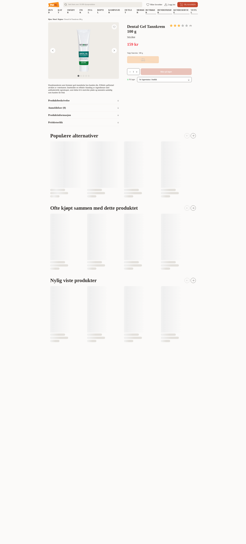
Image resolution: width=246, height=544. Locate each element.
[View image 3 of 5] (83, 76)
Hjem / (50, 19)
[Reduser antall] (129, 71)
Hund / (55, 19)
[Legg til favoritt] (114, 26)
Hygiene (60, 19)
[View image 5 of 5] (89, 76)
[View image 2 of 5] (81, 76)
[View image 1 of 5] (78, 76)
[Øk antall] (138, 71)
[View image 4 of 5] (86, 76)
